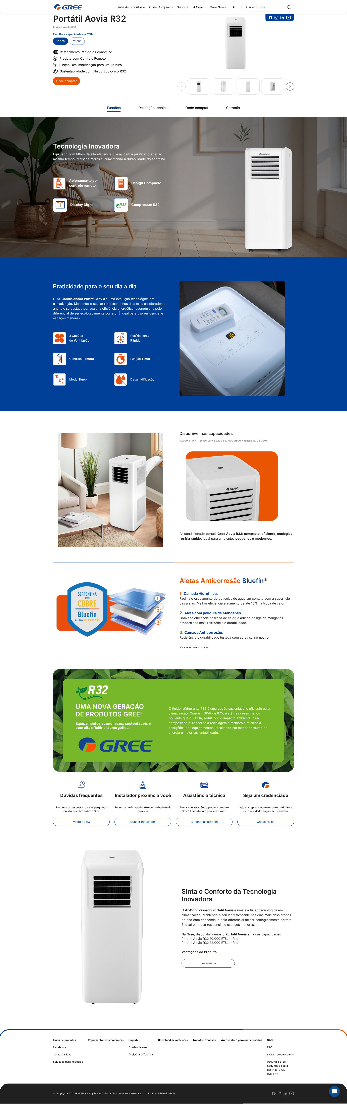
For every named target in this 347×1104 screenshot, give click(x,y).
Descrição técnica (153, 108)
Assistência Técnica (141, 1054)
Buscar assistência (204, 822)
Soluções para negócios (68, 1061)
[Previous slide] (182, 86)
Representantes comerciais (105, 1040)
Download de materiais (173, 1040)
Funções (114, 108)
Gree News (218, 7)
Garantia (233, 108)
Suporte (182, 7)
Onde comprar (66, 81)
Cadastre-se (266, 822)
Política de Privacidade (160, 1093)
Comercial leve (62, 1054)
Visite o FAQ (81, 822)
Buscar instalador (142, 822)
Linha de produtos (129, 7)
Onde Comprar (159, 7)
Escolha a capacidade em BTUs (73, 34)
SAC (234, 7)
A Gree (198, 7)
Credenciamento (139, 1047)
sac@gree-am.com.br (280, 1054)
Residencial (60, 1047)
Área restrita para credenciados (241, 1040)
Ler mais (207, 963)
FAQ (269, 1047)
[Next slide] (290, 86)
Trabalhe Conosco (204, 1040)
